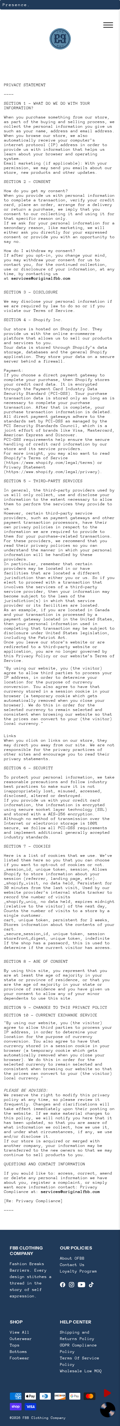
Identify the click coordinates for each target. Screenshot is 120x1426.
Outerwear (21, 1338)
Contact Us (72, 1264)
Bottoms (18, 1351)
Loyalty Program (78, 1271)
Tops (15, 1345)
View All (20, 1332)
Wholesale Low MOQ (81, 1371)
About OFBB (72, 1258)
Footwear (20, 1358)
